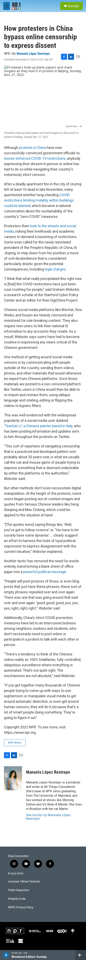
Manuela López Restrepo (33, 53)
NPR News (14, 742)
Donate (73, 6)
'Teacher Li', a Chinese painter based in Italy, (38, 426)
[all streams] (80, 955)
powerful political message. (45, 572)
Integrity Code (17, 898)
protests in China (32, 147)
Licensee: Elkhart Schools (24, 881)
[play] (6, 955)
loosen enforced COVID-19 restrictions (35, 158)
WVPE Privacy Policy (20, 907)
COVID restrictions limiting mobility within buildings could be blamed (39, 200)
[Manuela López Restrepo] (13, 778)
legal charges (55, 269)
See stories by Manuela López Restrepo (48, 817)
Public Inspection (18, 890)
